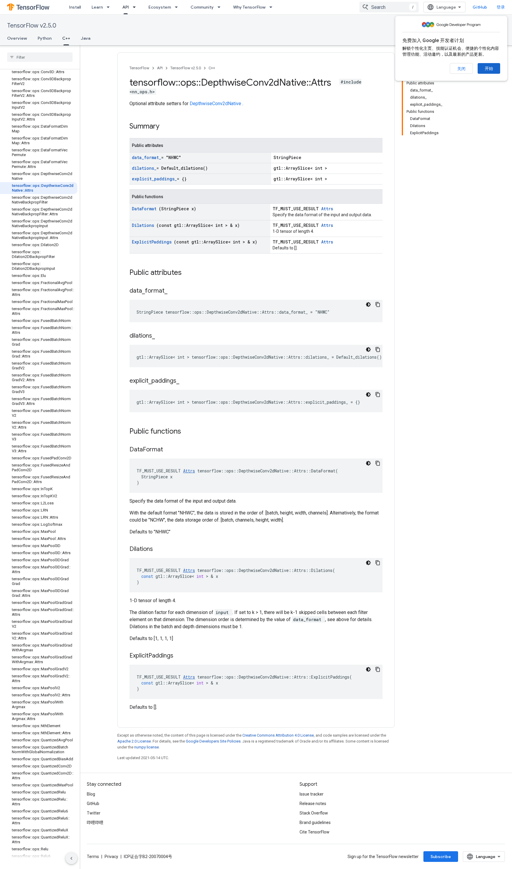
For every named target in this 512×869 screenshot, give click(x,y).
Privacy (111, 856)
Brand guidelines (315, 822)
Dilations (144, 225)
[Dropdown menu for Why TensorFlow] (272, 7)
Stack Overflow (314, 813)
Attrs (327, 208)
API (125, 7)
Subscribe (441, 856)
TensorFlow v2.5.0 (31, 25)
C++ (66, 38)
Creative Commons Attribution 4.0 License (278, 735)
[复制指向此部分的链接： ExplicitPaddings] (181, 656)
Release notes (313, 803)
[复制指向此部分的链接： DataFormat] (170, 449)
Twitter (93, 813)
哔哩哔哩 (95, 822)
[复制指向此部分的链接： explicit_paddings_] (185, 381)
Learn (97, 7)
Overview (17, 38)
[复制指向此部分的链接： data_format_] (173, 291)
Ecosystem (159, 7)
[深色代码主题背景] (368, 304)
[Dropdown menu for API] (136, 7)
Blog (91, 794)
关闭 (461, 68)
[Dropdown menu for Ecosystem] (178, 7)
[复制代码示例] (378, 304)
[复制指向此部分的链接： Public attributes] (189, 273)
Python (45, 38)
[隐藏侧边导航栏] (71, 858)
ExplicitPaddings (153, 242)
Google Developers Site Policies (213, 741)
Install (75, 7)
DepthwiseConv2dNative (216, 103)
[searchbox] (40, 57)
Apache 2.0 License (134, 741)
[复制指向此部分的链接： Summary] (167, 126)
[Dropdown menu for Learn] (110, 7)
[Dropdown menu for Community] (221, 7)
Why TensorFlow (249, 7)
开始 (489, 68)
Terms (93, 856)
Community (202, 7)
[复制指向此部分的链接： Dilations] (160, 549)
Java (85, 38)
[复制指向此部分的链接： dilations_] (161, 336)
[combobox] (389, 7)
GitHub (480, 7)
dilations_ (144, 168)
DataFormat (145, 208)
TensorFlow (139, 68)
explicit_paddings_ (154, 179)
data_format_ (146, 157)
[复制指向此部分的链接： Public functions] (189, 431)
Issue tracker (312, 794)
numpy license (146, 747)
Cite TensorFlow (314, 832)
